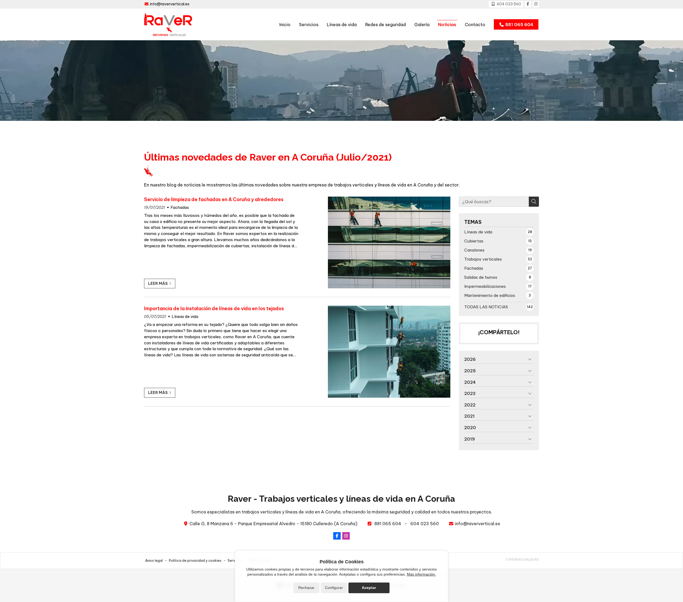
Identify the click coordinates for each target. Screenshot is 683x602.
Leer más (158, 283)
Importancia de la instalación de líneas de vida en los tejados (214, 309)
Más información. (421, 574)
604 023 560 (424, 523)
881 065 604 (387, 523)
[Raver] (168, 24)
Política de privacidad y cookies (195, 560)
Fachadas (180, 207)
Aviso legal (154, 560)
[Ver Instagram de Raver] (536, 4)
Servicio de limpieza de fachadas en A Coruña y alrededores (213, 199)
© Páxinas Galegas (522, 559)
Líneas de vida (185, 316)
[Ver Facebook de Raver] (528, 4)
